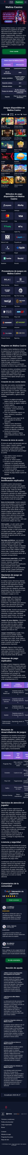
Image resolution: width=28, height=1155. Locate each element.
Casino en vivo (12, 114)
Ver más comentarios (14, 960)
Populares (4, 114)
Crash (18, 114)
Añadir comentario (14, 900)
